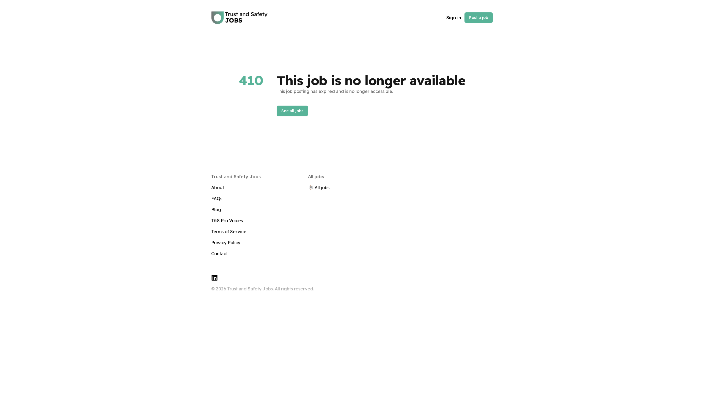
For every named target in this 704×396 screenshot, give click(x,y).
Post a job (478, 17)
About (217, 187)
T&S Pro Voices (227, 220)
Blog (216, 209)
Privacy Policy (225, 242)
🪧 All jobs (318, 187)
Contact (219, 253)
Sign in (453, 17)
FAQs (216, 198)
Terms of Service (228, 231)
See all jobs (292, 110)
